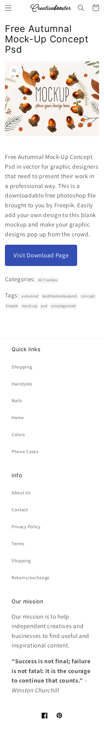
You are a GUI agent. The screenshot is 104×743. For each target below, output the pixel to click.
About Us (21, 493)
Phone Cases (25, 452)
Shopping (22, 367)
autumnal (29, 296)
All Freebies (47, 280)
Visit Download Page (41, 255)
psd (44, 305)
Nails (17, 401)
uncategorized (63, 305)
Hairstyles (22, 384)
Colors (18, 435)
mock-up (29, 305)
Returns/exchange (31, 578)
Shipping (21, 561)
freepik (12, 305)
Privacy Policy (26, 527)
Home (18, 418)
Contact (20, 510)
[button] (8, 8)
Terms (18, 544)
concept (88, 296)
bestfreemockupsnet (59, 296)
